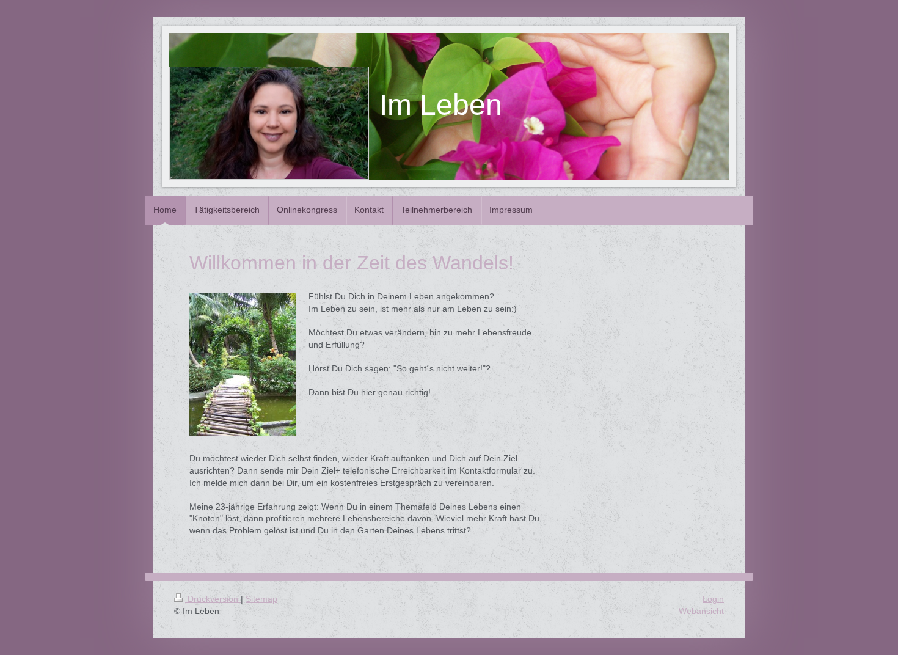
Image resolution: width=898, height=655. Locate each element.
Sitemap (261, 599)
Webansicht (701, 611)
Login (713, 599)
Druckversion (213, 599)
